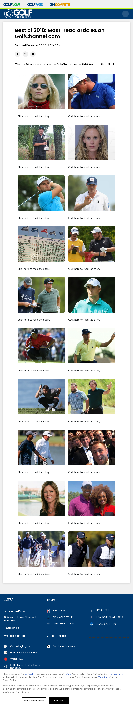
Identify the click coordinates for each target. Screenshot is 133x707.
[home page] (18, 13)
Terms (67, 674)
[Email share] (33, 54)
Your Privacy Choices (34, 700)
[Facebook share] (17, 54)
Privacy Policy (117, 674)
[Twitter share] (25, 54)
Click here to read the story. (34, 116)
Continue (59, 700)
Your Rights (104, 677)
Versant (29, 674)
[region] (66, 688)
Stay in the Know (14, 611)
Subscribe (12, 628)
